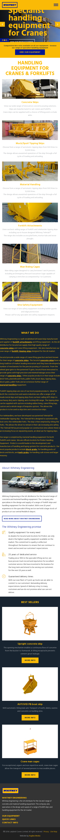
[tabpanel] (30, 26)
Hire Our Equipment (30, 52)
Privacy (46, 831)
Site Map (53, 831)
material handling (8, 385)
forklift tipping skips (21, 351)
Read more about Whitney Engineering (22, 518)
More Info (30, 660)
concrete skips (7, 348)
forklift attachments (22, 342)
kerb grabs (23, 452)
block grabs (31, 449)
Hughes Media (34, 835)
